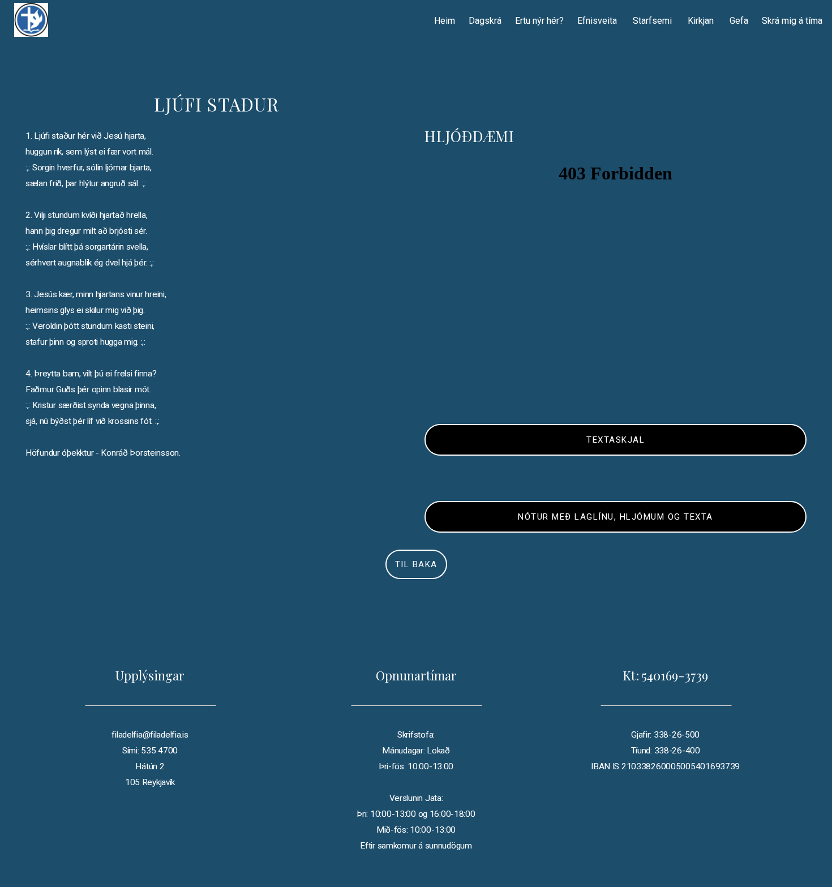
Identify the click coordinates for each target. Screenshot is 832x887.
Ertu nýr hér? (539, 20)
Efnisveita (598, 20)
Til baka (416, 564)
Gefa (739, 20)
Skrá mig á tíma (792, 20)
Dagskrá (485, 20)
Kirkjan (702, 20)
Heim (444, 20)
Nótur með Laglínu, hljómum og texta (615, 517)
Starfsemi (653, 20)
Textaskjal (615, 440)
